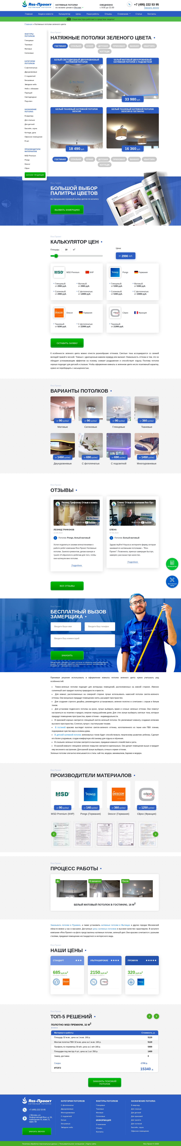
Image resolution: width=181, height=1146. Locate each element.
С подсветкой (30, 76)
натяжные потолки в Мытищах (115, 925)
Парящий (28, 93)
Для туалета (136, 1120)
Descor (27, 164)
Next (155, 834)
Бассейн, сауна (31, 128)
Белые (63, 1120)
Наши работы (93, 14)
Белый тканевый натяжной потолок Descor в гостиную (133, 110)
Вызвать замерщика (67, 210)
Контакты (152, 14)
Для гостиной (136, 1123)
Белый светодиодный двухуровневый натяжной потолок (76, 61)
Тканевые (28, 45)
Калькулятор (64, 14)
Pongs (27, 160)
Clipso (27, 168)
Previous (53, 834)
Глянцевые (29, 40)
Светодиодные (31, 97)
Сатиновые (29, 53)
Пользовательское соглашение (71, 1144)
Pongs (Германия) (90, 814)
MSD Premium (30, 156)
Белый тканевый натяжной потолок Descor (77, 110)
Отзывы (108, 14)
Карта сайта (91, 1144)
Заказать (67, 655)
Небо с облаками (31, 89)
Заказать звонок (151, 8)
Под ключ (28, 101)
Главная (29, 14)
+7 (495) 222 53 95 (37, 1110)
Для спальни (30, 120)
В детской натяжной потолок (68, 735)
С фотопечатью (31, 68)
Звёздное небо (31, 84)
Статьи (139, 14)
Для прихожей (137, 1116)
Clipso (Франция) (146, 814)
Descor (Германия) (118, 814)
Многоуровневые (146, 463)
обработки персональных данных (79, 664)
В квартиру (29, 116)
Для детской (29, 124)
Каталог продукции (35, 175)
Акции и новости (45, 14)
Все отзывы (67, 586)
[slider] (56, 256)
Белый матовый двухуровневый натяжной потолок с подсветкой (133, 61)
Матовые (28, 49)
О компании (122, 14)
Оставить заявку (67, 343)
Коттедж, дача (30, 133)
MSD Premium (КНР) (62, 814)
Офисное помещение (33, 137)
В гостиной (60, 727)
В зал (27, 141)
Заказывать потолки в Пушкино (65, 925)
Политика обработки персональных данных (39, 1144)
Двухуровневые (31, 72)
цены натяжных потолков (104, 929)
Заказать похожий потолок (104, 1082)
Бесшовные (29, 80)
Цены (78, 14)
